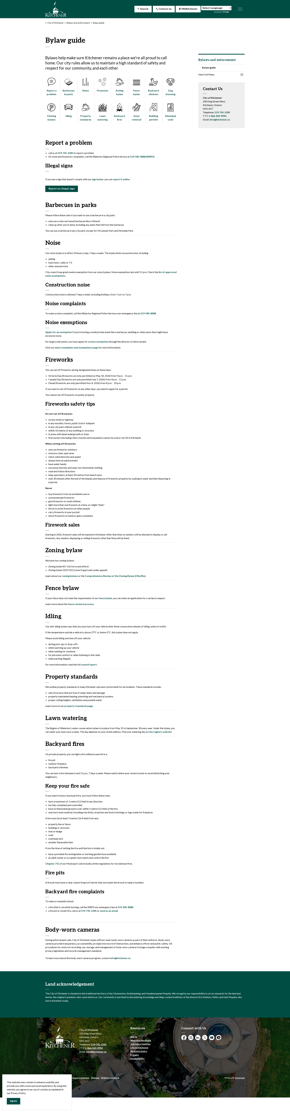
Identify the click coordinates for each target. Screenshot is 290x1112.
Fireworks (102, 90)
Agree (13, 1101)
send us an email (109, 910)
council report (89, 664)
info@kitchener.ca (120, 958)
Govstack (240, 1077)
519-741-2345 (65, 152)
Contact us (165, 9)
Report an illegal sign (61, 188)
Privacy (134, 1054)
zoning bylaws (70, 575)
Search (144, 9)
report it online (121, 179)
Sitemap (95, 1077)
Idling (69, 115)
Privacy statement (80, 1077)
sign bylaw (97, 179)
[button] (218, 74)
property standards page (78, 705)
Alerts (133, 1036)
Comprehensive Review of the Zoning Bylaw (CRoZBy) (115, 575)
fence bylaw (105, 598)
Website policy (138, 1051)
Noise (85, 90)
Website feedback (140, 1040)
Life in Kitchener (139, 1047)
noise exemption (99, 341)
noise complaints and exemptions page (76, 347)
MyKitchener (189, 9)
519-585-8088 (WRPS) (142, 156)
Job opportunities (140, 1043)
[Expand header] (240, 9)
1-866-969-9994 (217, 115)
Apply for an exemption (58, 332)
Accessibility (137, 1058)
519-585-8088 (148, 313)
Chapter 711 (52, 863)
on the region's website (159, 731)
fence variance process (81, 604)
